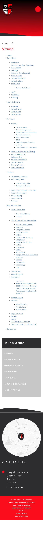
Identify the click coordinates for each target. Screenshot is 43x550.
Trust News (16, 114)
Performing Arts (22, 232)
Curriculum (15, 277)
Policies (14, 300)
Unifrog (19, 145)
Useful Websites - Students (26, 147)
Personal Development (20, 73)
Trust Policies (21, 307)
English (19, 235)
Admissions (16, 271)
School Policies (21, 304)
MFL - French (20, 252)
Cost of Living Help (23, 183)
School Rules (16, 76)
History (18, 245)
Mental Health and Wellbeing (23, 152)
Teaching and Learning (20, 322)
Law (17, 267)
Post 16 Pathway (22, 137)
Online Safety (16, 195)
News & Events (13, 102)
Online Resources (18, 154)
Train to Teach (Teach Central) (23, 324)
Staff (13, 92)
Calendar (15, 106)
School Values (17, 81)
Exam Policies (21, 309)
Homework (20, 281)
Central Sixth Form (23, 88)
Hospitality (20, 247)
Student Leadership (19, 160)
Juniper (32, 502)
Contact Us (11, 329)
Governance (16, 68)
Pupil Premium (17, 314)
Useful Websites (18, 165)
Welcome (15, 62)
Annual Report (17, 274)
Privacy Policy (21, 513)
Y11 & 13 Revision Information (23, 221)
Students (11, 119)
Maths (18, 250)
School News (16, 109)
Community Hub (17, 179)
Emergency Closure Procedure (23, 190)
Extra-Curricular (17, 168)
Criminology (20, 265)
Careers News (21, 127)
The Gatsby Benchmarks (25, 142)
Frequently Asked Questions (22, 65)
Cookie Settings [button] (21, 516)
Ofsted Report (17, 298)
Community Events (23, 186)
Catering (14, 97)
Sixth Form (15, 84)
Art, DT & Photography (24, 225)
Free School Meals (18, 193)
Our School (11, 58)
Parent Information (23, 135)
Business (19, 227)
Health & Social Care (24, 242)
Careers (14, 123)
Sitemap (22, 511)
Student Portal (17, 162)
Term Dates (16, 112)
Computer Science (23, 230)
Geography (20, 240)
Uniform (14, 201)
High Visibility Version (21, 505)
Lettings (14, 70)
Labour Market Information (26, 132)
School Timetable (18, 78)
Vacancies (15, 95)
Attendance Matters (19, 177)
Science (19, 260)
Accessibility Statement (21, 508)
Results (14, 316)
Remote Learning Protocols (26, 283)
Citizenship (20, 262)
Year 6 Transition (18, 210)
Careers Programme (24, 130)
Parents (10, 172)
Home (5, 43)
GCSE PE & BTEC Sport (24, 237)
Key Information (14, 205)
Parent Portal (16, 198)
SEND (18, 140)
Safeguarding (16, 157)
